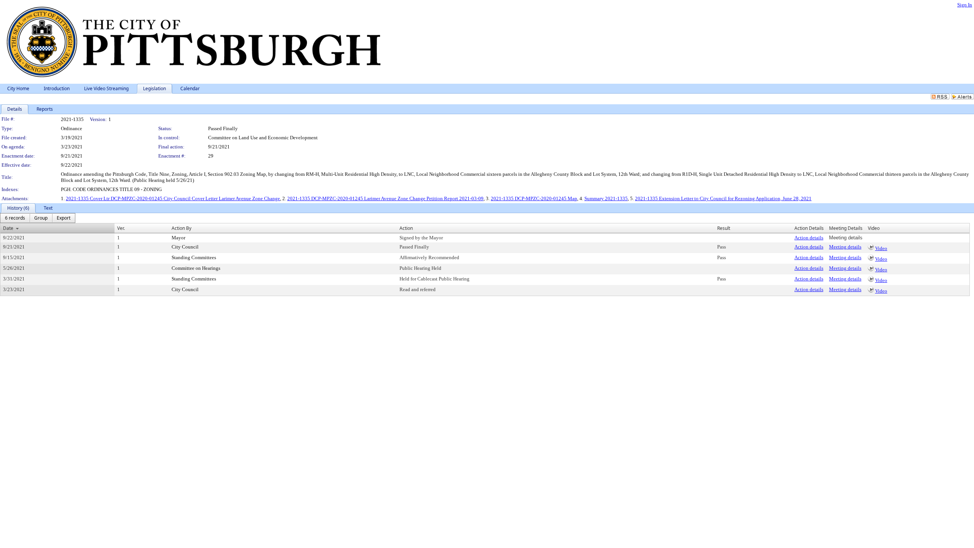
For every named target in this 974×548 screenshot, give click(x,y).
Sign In (964, 5)
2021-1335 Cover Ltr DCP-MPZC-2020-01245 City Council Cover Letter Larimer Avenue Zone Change (173, 198)
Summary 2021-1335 (606, 198)
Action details (808, 238)
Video (881, 248)
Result (723, 228)
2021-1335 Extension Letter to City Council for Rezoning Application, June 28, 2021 (723, 198)
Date (8, 228)
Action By (181, 228)
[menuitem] (15, 218)
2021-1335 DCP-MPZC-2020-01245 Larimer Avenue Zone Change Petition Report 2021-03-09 (385, 198)
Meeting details (845, 247)
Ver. (121, 228)
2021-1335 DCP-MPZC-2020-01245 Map (534, 198)
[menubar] (37, 218)
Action (406, 228)
